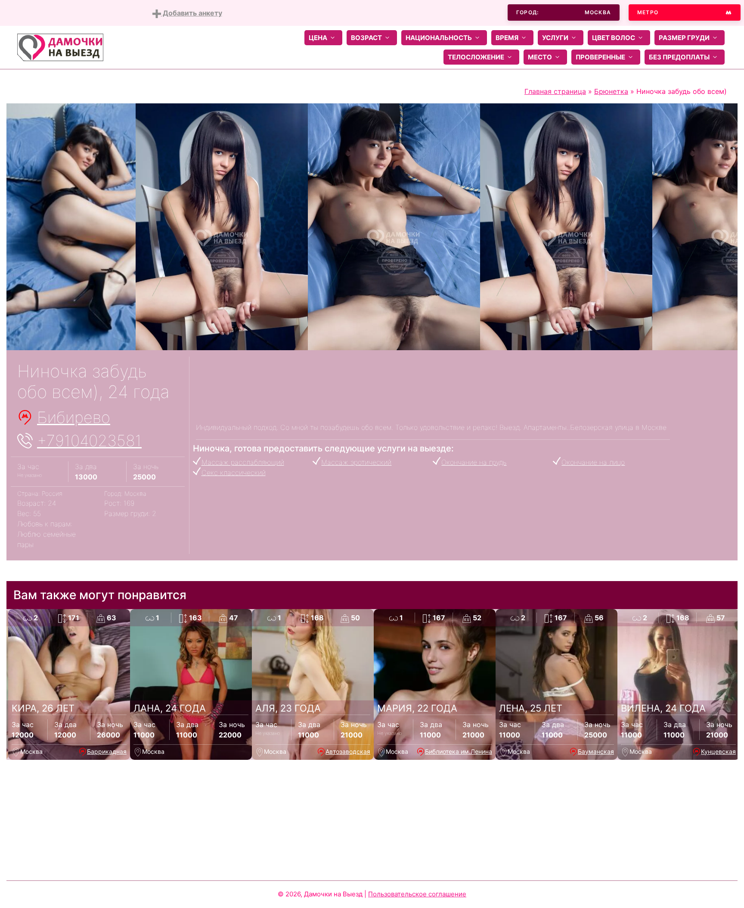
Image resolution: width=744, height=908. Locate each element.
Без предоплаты (679, 57)
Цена (318, 38)
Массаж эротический (356, 462)
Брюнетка (611, 91)
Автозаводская (348, 751)
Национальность (439, 38)
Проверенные (600, 57)
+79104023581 (89, 440)
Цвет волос (613, 38)
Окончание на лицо (593, 462)
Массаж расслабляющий (243, 462)
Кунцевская (718, 751)
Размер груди (684, 38)
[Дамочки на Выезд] (60, 46)
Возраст (366, 38)
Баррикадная (107, 751)
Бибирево (73, 417)
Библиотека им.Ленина (458, 751)
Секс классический (234, 472)
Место (540, 57)
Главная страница (555, 91)
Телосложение (476, 57)
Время (507, 38)
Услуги (555, 38)
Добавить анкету (191, 13)
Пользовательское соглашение (417, 894)
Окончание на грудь (473, 462)
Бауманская (596, 751)
